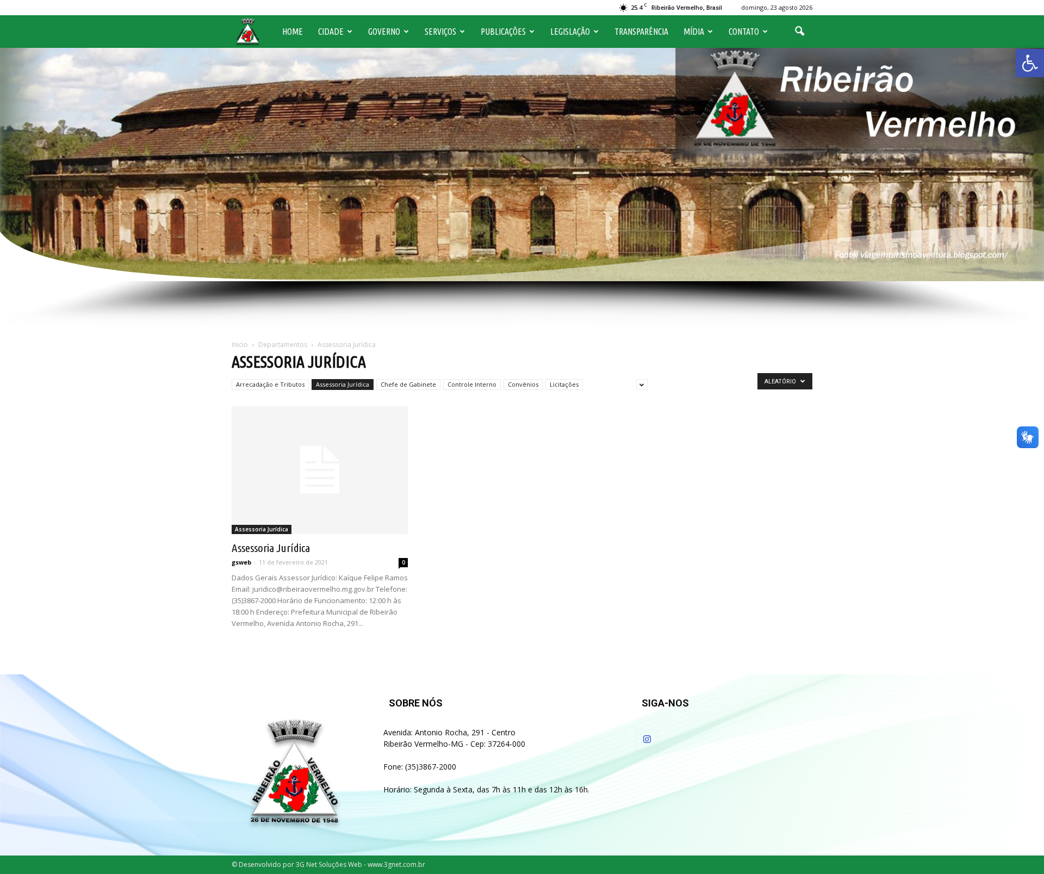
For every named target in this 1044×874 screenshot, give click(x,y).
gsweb (241, 562)
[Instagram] (240, 7)
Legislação (570, 31)
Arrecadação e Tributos (270, 384)
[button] (1030, 63)
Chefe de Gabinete (408, 384)
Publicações (503, 31)
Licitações (564, 384)
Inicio (240, 344)
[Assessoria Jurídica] (320, 470)
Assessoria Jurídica (342, 384)
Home (292, 31)
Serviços (440, 31)
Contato (744, 31)
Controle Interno (472, 384)
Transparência (641, 31)
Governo (384, 31)
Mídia (693, 31)
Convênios (523, 384)
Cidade (331, 31)
